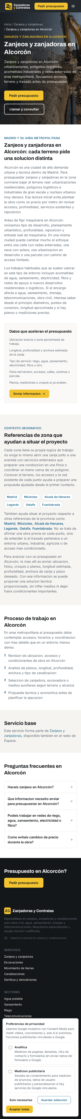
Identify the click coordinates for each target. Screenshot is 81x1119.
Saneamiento (13, 1004)
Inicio (7, 24)
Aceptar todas (19, 1109)
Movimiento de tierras (19, 968)
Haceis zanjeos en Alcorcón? (31, 787)
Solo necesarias (21, 1100)
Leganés (13, 504)
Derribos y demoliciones (20, 979)
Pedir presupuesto (51, 6)
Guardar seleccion (54, 1100)
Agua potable (13, 998)
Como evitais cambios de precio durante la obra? (33, 839)
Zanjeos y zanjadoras (28, 24)
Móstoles (30, 497)
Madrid (12, 497)
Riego (8, 1010)
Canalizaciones (14, 974)
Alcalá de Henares (57, 497)
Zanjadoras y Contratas (29, 911)
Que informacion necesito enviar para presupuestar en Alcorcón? (33, 801)
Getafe (30, 504)
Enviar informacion (29, 393)
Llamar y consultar (24, 109)
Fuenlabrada (51, 504)
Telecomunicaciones (18, 1016)
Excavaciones (13, 962)
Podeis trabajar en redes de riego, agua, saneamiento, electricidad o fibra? (34, 820)
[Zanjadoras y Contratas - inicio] (17, 6)
